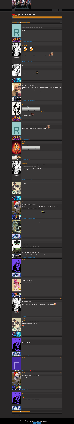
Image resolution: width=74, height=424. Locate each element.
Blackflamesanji (16, 115)
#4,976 (61, 318)
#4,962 (61, 43)
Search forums (17, 11)
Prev (13, 22)
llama (16, 214)
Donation (17, 9)
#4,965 (61, 102)
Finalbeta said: (24, 300)
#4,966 (61, 122)
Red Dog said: (24, 45)
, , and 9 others (29, 296)
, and (27, 41)
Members (26, 9)
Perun (16, 233)
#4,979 (61, 372)
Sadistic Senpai (16, 96)
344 (26, 22)
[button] (19, 10)
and (26, 139)
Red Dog (16, 37)
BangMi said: (24, 104)
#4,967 (61, 141)
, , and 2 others (29, 257)
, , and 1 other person (29, 179)
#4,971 (61, 220)
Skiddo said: (23, 320)
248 (18, 22)
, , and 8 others (29, 100)
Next (28, 22)
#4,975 (61, 298)
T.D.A (16, 253)
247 (17, 22)
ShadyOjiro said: (24, 241)
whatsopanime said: (24, 339)
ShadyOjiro (16, 194)
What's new (22, 9)
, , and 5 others (29, 276)
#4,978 (61, 357)
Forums (13, 9)
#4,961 (61, 24)
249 (20, 22)
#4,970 (61, 201)
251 (23, 22)
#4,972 (61, 240)
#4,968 (61, 161)
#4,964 (61, 83)
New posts (13, 11)
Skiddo (16, 272)
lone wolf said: (24, 163)
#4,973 (61, 259)
